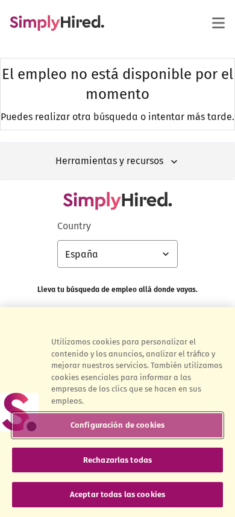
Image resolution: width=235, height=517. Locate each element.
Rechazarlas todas (117, 460)
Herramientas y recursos (109, 161)
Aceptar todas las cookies (117, 494)
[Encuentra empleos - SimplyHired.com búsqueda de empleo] (57, 23)
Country (74, 226)
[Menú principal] (218, 23)
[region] (117, 412)
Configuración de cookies (117, 425)
